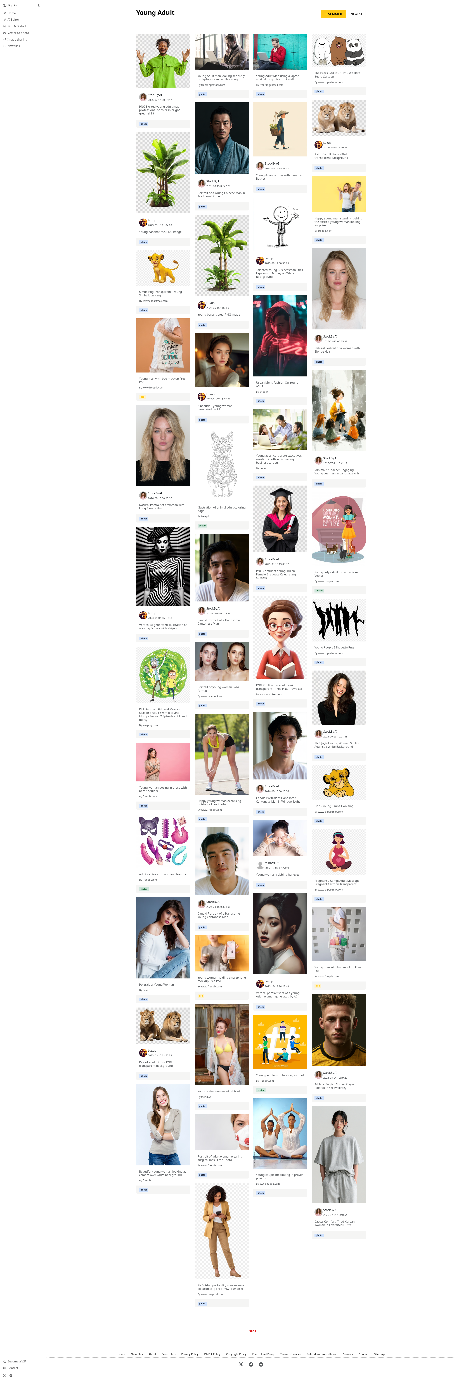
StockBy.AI (155, 95)
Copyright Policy (236, 1354)
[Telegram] (11, 1375)
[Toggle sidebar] (38, 5)
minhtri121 (272, 863)
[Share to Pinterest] (187, 84)
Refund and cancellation (322, 1354)
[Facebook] (251, 1364)
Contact (363, 1354)
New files (137, 1354)
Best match (333, 14)
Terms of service (290, 1354)
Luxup (327, 143)
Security (348, 1354)
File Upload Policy (263, 1354)
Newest (356, 14)
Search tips (169, 1354)
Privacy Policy (189, 1354)
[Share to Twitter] (174, 84)
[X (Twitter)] (4, 1375)
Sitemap (379, 1354)
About (152, 1354)
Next (252, 1331)
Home (121, 1354)
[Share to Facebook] (180, 84)
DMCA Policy (212, 1354)
